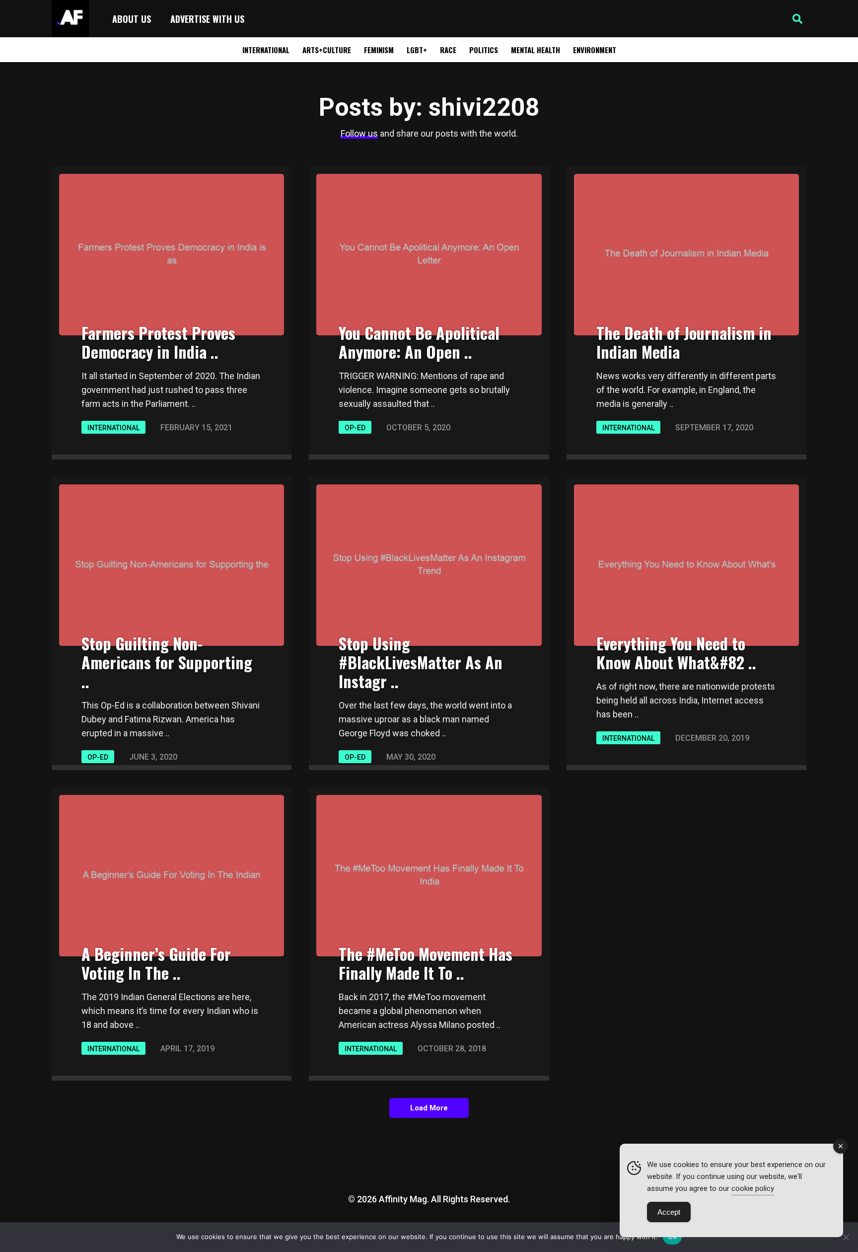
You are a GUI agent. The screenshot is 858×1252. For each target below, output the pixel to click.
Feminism (379, 49)
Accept (668, 1212)
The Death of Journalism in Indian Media (684, 342)
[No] (846, 1237)
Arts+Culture (326, 49)
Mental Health (535, 49)
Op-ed (355, 428)
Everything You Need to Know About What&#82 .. (676, 652)
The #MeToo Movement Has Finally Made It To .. (425, 963)
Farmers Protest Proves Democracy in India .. (158, 342)
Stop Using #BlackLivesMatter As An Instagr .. (420, 662)
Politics (483, 49)
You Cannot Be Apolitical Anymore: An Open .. (419, 342)
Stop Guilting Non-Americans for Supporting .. (166, 662)
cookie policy (752, 1188)
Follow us (359, 133)
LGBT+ (417, 49)
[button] (797, 19)
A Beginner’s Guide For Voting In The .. (156, 963)
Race (448, 49)
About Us (131, 18)
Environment (594, 49)
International (265, 49)
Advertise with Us (207, 18)
